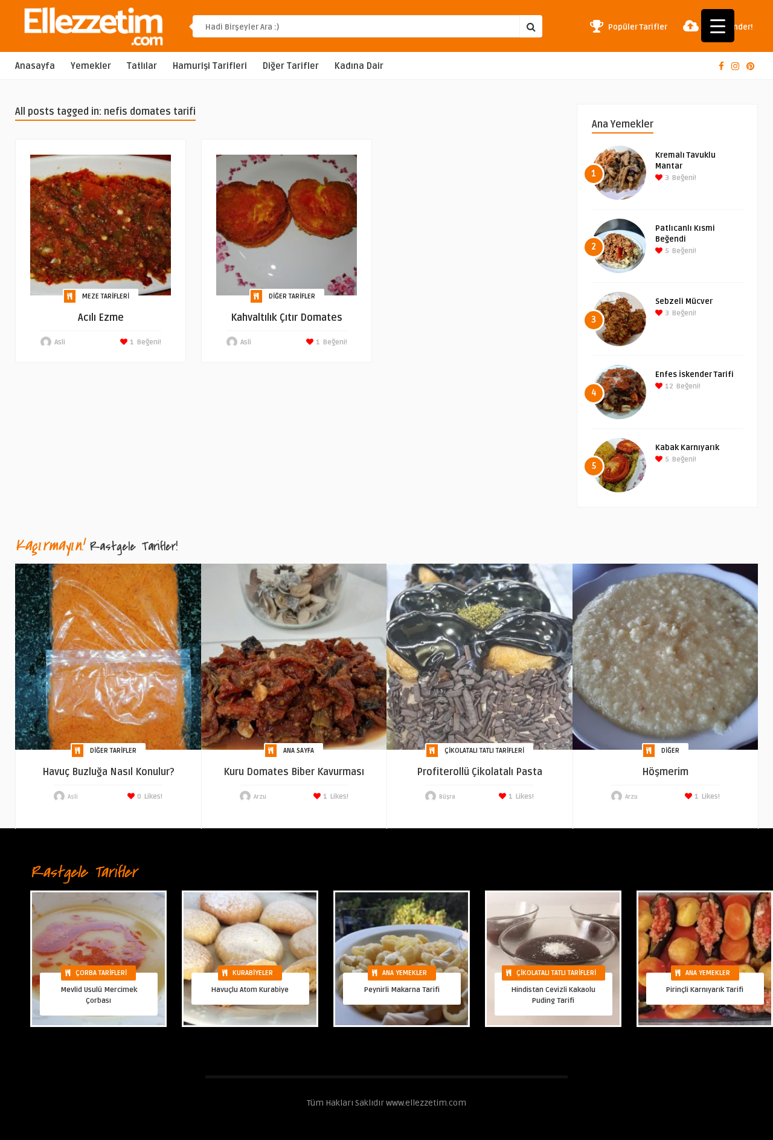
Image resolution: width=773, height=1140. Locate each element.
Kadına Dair (359, 66)
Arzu (260, 796)
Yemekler (91, 66)
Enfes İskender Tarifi (694, 374)
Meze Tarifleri (105, 296)
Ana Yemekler (404, 973)
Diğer (670, 751)
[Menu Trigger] (717, 25)
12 (668, 386)
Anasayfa (35, 66)
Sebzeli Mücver (684, 301)
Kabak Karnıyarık (687, 447)
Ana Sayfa (298, 751)
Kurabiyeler (253, 973)
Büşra (447, 796)
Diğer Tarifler (291, 66)
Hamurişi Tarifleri (210, 66)
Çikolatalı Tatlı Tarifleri (484, 751)
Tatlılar (142, 66)
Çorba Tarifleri (101, 973)
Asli (59, 342)
